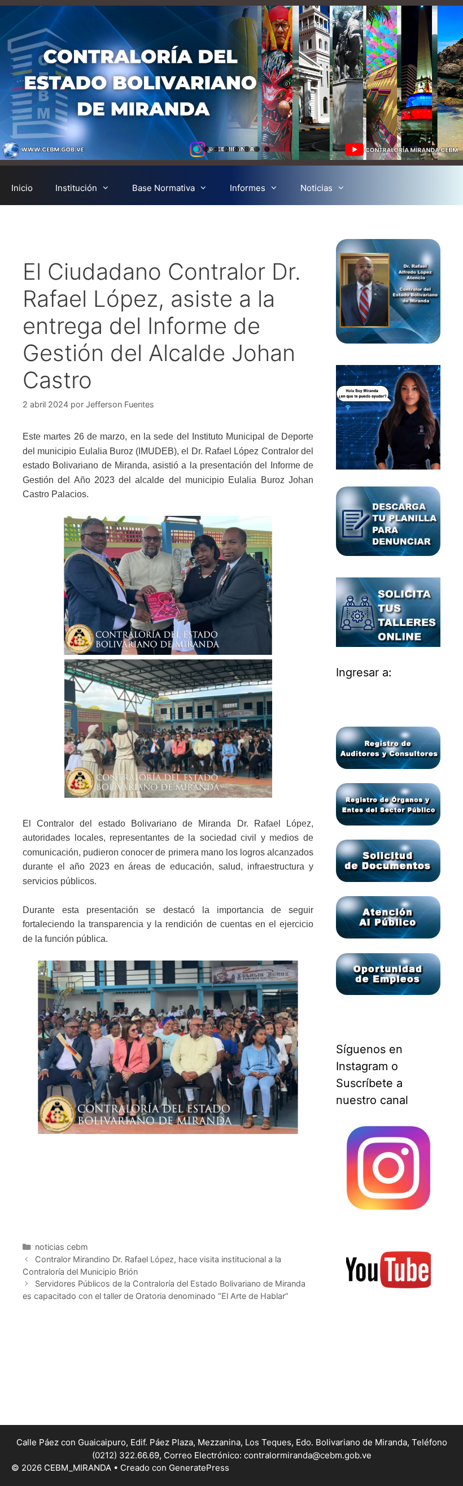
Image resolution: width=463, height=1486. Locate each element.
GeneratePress (199, 1467)
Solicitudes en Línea (218, 221)
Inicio (22, 188)
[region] (231, 83)
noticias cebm (61, 1247)
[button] (196, 149)
